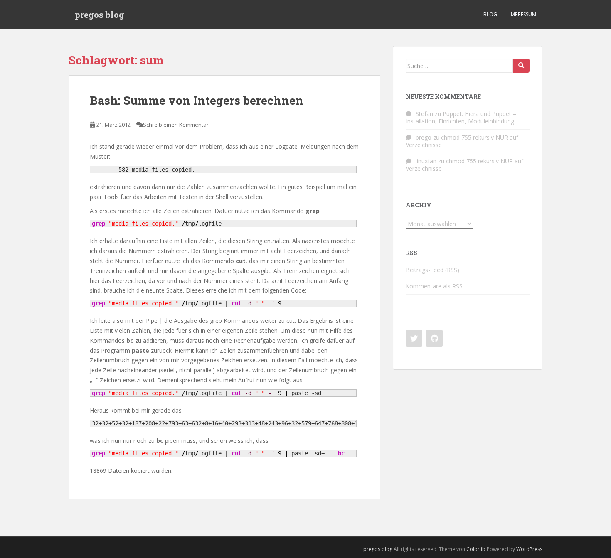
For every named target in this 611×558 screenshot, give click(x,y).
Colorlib (475, 549)
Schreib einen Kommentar (176, 124)
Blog (490, 14)
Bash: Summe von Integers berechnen (196, 100)
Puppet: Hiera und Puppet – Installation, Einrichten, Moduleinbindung (461, 117)
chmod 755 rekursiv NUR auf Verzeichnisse (462, 141)
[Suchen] (521, 66)
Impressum (523, 14)
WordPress (529, 549)
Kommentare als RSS (434, 286)
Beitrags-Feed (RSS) (432, 270)
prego (423, 137)
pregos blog (99, 14)
